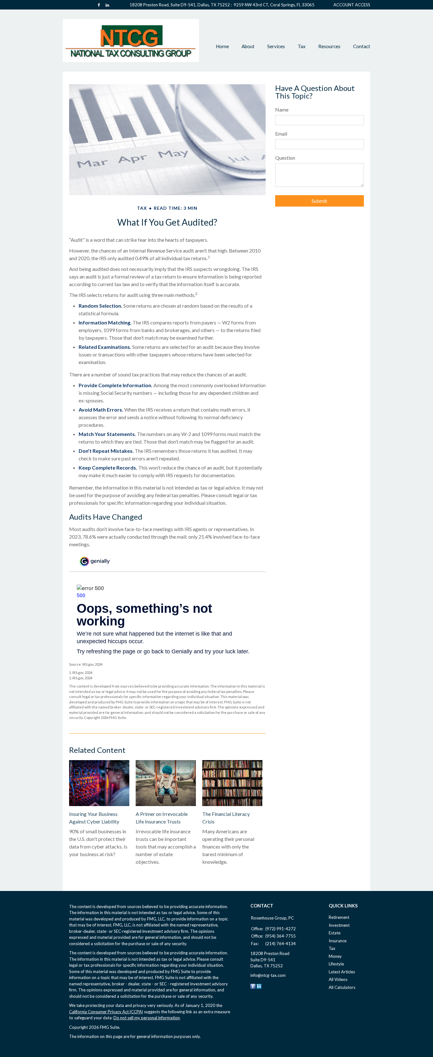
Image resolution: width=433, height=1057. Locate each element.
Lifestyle (336, 963)
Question (285, 158)
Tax (332, 948)
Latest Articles (342, 971)
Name (281, 109)
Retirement (339, 917)
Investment (339, 925)
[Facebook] (252, 985)
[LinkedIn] (259, 985)
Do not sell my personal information (146, 1017)
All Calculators (342, 987)
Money (335, 956)
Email (281, 134)
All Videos (338, 979)
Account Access (351, 5)
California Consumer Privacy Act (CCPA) (106, 1011)
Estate (334, 932)
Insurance (337, 940)
